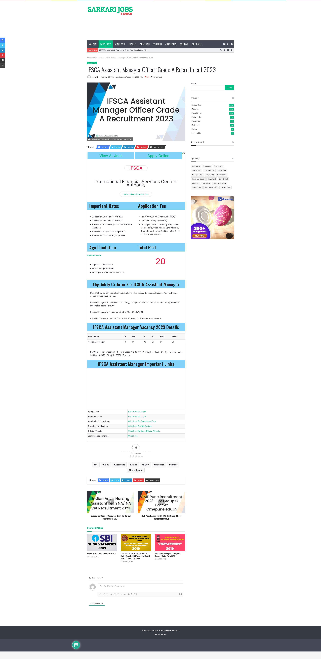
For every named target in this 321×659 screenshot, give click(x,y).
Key (195, 183)
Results (133, 44)
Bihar (210, 175)
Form (223, 179)
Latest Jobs (105, 44)
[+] (135, 594)
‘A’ (97, 464)
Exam (212, 179)
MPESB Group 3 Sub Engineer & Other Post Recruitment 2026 (123, 50)
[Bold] (100, 594)
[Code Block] (125, 594)
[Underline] (107, 594)
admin (94, 77)
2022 (207, 166)
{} (132, 594)
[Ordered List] (114, 594)
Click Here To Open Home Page (142, 421)
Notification (219, 183)
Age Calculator (94, 255)
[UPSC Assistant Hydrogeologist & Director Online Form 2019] (170, 542)
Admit (196, 171)
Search (193, 84)
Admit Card (120, 44)
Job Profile (196, 44)
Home (94, 44)
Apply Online (158, 155)
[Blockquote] (121, 594)
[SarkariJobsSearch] (110, 10)
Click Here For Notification (140, 426)
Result (226, 188)
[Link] (128, 594)
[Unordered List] (118, 594)
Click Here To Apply (137, 411)
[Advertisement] (185, 20)
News (185, 44)
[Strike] (111, 594)
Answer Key (170, 44)
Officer (173, 464)
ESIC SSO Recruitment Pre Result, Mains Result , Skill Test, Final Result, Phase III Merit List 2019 (135, 556)
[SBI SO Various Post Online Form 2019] (102, 542)
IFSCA (146, 464)
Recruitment (136, 470)
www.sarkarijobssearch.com (136, 194)
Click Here (133, 436)
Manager (159, 464)
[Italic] (104, 594)
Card (221, 175)
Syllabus (157, 44)
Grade (134, 464)
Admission (145, 44)
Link (206, 183)
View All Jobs (111, 155)
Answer (209, 171)
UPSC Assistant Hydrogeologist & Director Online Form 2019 (167, 554)
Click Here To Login (137, 416)
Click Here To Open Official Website (144, 431)
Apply (222, 171)
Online (196, 188)
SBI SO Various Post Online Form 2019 (101, 553)
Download (198, 179)
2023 (106, 464)
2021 (196, 166)
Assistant (120, 464)
